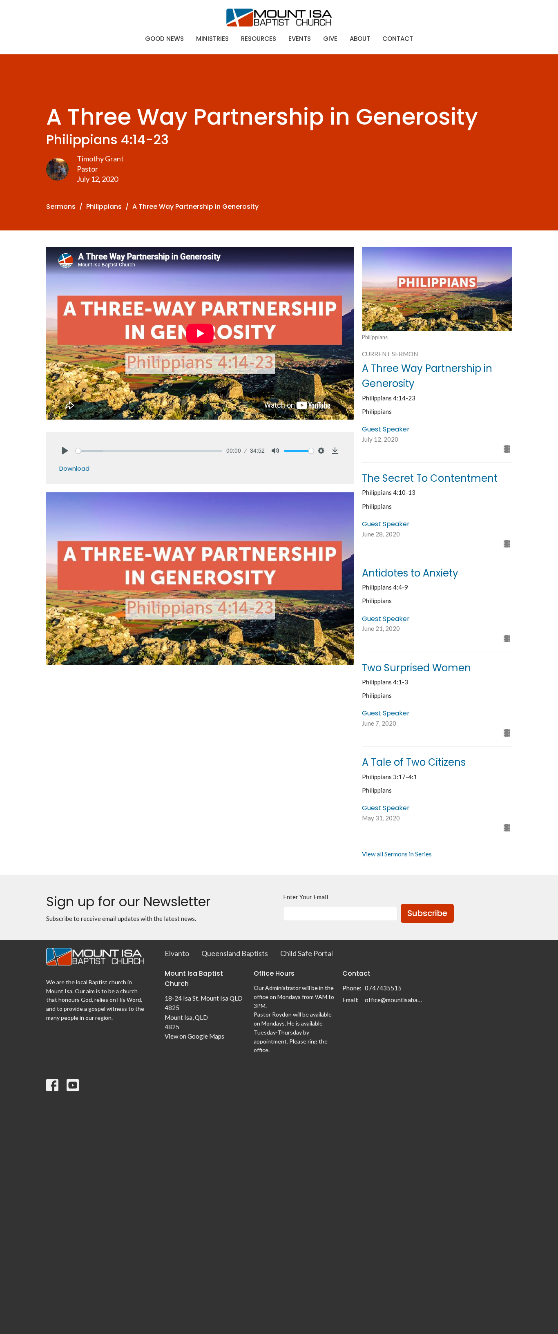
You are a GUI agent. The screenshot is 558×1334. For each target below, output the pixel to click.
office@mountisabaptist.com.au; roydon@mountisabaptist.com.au (394, 999)
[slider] (149, 451)
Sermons (61, 206)
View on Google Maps (194, 1036)
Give (330, 38)
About (360, 38)
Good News (164, 38)
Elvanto (177, 953)
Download (74, 468)
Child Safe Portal (306, 953)
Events (299, 38)
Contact (397, 38)
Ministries (212, 38)
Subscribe (427, 913)
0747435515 (383, 988)
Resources (258, 38)
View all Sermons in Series (397, 854)
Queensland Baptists (234, 953)
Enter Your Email (305, 897)
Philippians (104, 206)
